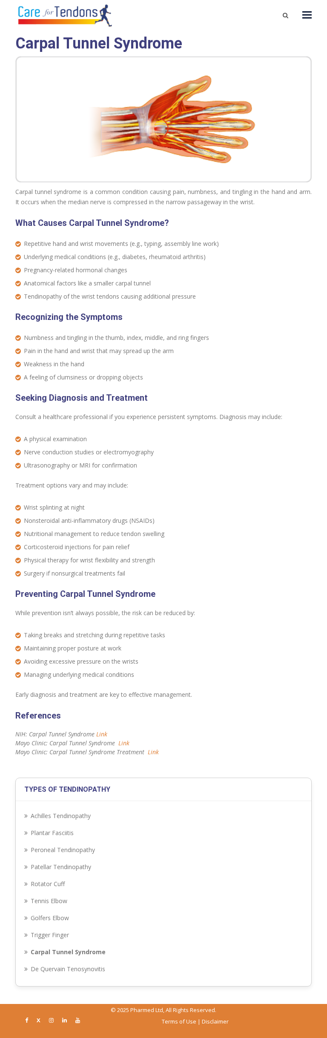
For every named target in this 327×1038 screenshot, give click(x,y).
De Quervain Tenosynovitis (68, 969)
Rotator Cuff (48, 884)
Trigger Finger (50, 935)
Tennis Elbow (49, 901)
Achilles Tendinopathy (61, 816)
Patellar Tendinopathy (61, 867)
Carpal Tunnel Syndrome (68, 952)
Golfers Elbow (50, 918)
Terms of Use (179, 1021)
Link (101, 734)
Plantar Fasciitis (52, 833)
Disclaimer (215, 1021)
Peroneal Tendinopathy (63, 850)
